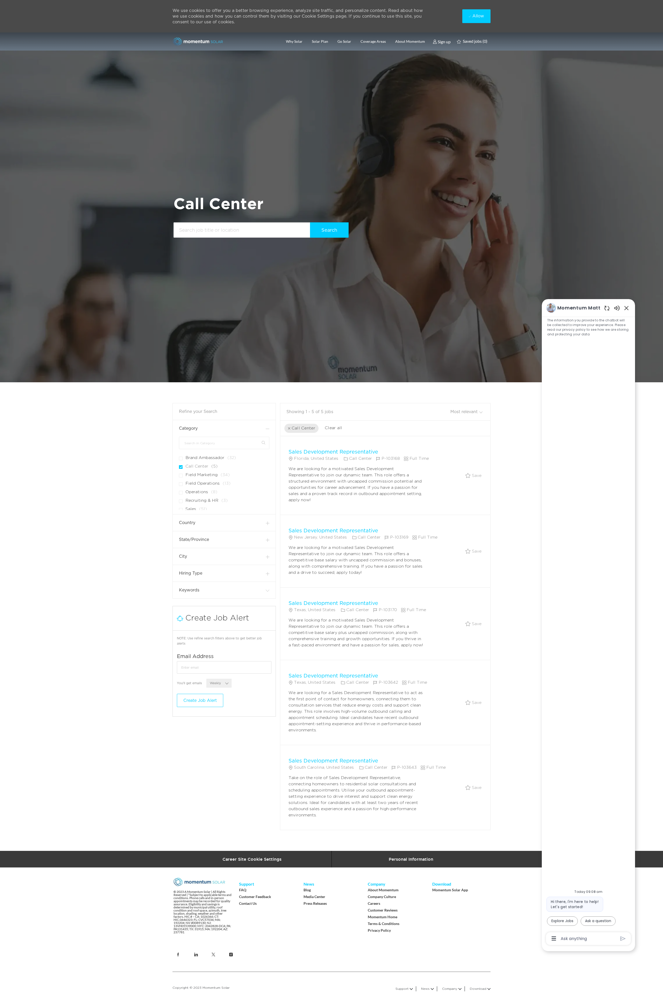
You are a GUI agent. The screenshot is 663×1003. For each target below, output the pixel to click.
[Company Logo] (198, 41)
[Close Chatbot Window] (626, 308)
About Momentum (410, 41)
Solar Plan (320, 41)
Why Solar (294, 41)
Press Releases (315, 903)
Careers (374, 903)
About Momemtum (383, 890)
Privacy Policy (379, 930)
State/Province (194, 539)
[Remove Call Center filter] (289, 428)
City (183, 556)
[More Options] (554, 938)
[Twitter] (213, 954)
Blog (307, 890)
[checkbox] (473, 475)
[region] (588, 623)
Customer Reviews (383, 910)
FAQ (242, 890)
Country (187, 522)
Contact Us (248, 903)
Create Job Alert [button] (200, 700)
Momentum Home (382, 917)
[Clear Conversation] (607, 308)
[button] (329, 230)
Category (188, 428)
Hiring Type (190, 573)
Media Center (314, 896)
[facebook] (195, 954)
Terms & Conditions (383, 923)
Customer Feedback (255, 896)
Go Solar (344, 41)
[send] (623, 938)
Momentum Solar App (450, 890)
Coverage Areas (373, 41)
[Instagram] (231, 954)
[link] (442, 41)
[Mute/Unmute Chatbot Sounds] (617, 308)
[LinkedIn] (178, 954)
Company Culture (382, 896)
